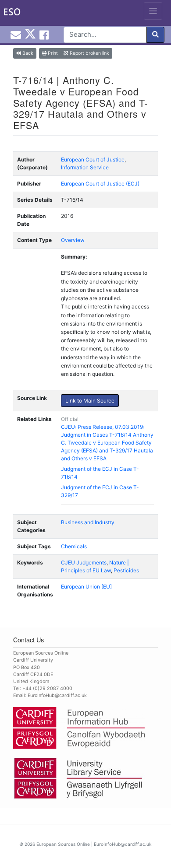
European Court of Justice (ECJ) (100, 183)
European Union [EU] (86, 586)
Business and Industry (87, 522)
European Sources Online (63, 844)
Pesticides (126, 570)
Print (52, 53)
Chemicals (74, 546)
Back (27, 53)
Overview (73, 240)
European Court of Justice (93, 159)
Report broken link (88, 53)
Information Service (85, 167)
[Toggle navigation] (153, 11)
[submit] (155, 35)
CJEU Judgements (84, 562)
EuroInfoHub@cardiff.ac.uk (57, 695)
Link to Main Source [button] (89, 400)
